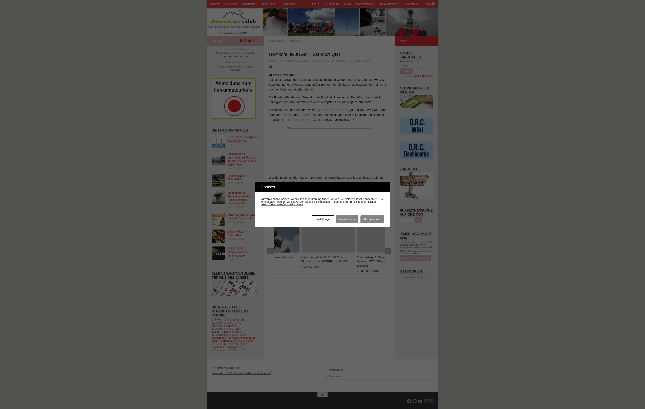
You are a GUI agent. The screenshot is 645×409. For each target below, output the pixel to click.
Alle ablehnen (347, 219)
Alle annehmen (372, 219)
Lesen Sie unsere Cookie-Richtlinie (282, 204)
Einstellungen (323, 219)
